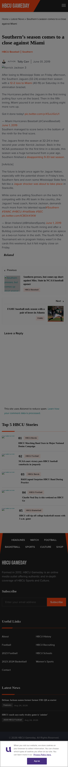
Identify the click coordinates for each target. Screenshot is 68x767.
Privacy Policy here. (42, 754)
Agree (37, 761)
